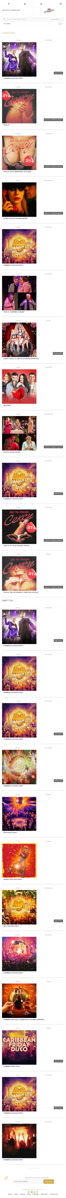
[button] (60, 23)
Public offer (44, 1194)
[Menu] (61, 3)
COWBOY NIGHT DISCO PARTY (12, 879)
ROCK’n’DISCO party (10, 832)
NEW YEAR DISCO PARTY (11, 926)
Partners (22, 1194)
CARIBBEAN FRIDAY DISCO (11, 1066)
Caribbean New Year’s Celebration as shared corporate (23, 1019)
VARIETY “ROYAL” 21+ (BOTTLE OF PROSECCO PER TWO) (21, 358)
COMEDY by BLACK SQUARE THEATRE (15, 218)
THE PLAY (6, 125)
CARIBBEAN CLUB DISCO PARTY (13, 78)
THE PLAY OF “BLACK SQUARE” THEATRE (16, 545)
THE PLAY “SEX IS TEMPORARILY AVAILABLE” (17, 171)
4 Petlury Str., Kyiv (25, 4)
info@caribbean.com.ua (41, 4)
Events (10, 1194)
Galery (16, 1194)
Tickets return (54, 1194)
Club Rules (36, 1194)
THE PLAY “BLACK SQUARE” (12, 452)
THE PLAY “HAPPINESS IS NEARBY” (14, 312)
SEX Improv (7, 405)
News (29, 1194)
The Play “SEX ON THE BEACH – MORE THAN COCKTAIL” (21, 592)
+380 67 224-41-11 (10, 4)
